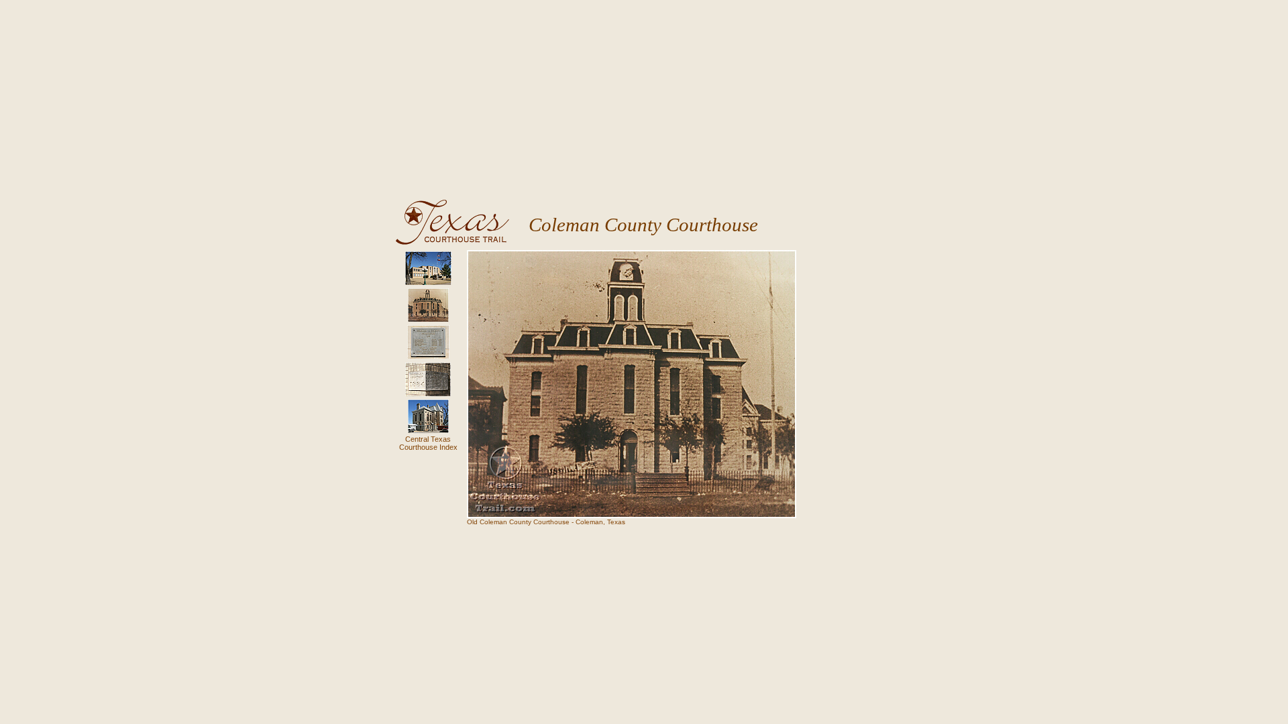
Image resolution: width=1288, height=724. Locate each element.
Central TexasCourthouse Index (428, 443)
